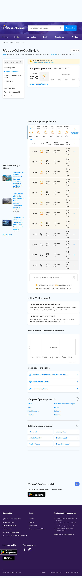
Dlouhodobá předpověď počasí (13, 76)
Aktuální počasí (9, 68)
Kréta (29, 407)
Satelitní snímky (35, 438)
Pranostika (42, 288)
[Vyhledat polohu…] (61, 28)
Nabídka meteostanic (9, 525)
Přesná (4, 54)
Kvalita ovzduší (9, 88)
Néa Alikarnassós (33, 411)
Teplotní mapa (35, 444)
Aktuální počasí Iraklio (38, 84)
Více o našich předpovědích (63, 534)
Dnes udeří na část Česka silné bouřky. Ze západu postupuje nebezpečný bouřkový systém (18, 202)
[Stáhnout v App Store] (8, 558)
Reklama (31, 522)
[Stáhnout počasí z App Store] (37, 494)
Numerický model (62, 444)
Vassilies (57, 415)
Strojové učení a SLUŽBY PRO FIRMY (13, 536)
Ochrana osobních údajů (37, 529)
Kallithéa (57, 411)
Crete (17, 43)
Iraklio (30, 404)
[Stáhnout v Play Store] (8, 552)
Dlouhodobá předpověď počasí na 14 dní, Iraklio (49, 375)
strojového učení (55, 54)
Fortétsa (30, 415)
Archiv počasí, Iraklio (40, 389)
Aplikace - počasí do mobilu (11, 519)
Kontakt (31, 519)
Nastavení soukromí (56, 572)
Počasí (5, 37)
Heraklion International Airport (64, 404)
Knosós (56, 407)
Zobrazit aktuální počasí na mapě (43, 62)
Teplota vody (60, 37)
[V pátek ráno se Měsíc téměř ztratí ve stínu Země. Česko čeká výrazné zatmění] (7, 223)
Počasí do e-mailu (8, 522)
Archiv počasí (9, 96)
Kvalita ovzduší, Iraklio (40, 382)
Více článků (6, 235)
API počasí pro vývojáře (10, 532)
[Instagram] (29, 552)
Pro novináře (33, 525)
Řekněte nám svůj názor (73, 572)
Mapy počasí (31, 37)
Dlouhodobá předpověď (74, 132)
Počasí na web (7, 529)
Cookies (43, 572)
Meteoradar (34, 432)
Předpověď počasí (11, 71)
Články (45, 37)
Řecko (11, 43)
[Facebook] (24, 552)
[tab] (31, 132)
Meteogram (8, 81)
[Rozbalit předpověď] (74, 144)
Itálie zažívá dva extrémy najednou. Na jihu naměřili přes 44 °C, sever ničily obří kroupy (18, 179)
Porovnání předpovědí (12, 92)
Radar (16, 37)
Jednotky (74, 50)
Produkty (75, 37)
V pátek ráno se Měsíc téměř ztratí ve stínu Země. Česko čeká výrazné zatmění (18, 223)
